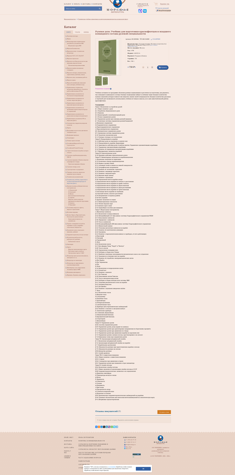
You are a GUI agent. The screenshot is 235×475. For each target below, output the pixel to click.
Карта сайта (69, 447)
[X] (104, 427)
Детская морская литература (76, 195)
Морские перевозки (72, 58)
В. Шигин (70, 194)
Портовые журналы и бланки (76, 164)
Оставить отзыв (164, 412)
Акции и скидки (67, 456)
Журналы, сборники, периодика (76, 275)
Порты (69, 128)
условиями (112, 467)
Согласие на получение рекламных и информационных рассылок (93, 445)
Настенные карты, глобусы (76, 251)
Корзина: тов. (164, 4)
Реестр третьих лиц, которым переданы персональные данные (94, 453)
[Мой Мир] (101, 427)
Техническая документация (75, 177)
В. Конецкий (71, 192)
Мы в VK (128, 448)
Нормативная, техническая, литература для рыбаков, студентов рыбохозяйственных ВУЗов (77, 89)
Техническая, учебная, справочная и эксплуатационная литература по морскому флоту (77, 181)
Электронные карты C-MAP (76, 253)
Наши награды (84, 461)
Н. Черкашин (71, 205)
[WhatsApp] (112, 427)
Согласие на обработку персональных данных (97, 449)
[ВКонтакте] (96, 427)
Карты (69, 247)
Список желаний (163, 8)
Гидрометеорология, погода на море (77, 234)
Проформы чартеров (73, 135)
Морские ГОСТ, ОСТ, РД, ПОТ (75, 56)
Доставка (87, 4)
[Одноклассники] (99, 427)
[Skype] (114, 427)
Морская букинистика (73, 48)
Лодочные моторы (72, 36)
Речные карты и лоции (73, 140)
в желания (145, 39)
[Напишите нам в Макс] (140, 11)
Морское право (71, 80)
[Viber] (109, 427)
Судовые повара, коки (73, 167)
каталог (67, 4)
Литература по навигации (74, 260)
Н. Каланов (71, 203)
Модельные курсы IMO (74, 46)
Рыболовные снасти (74, 241)
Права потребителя (86, 437)
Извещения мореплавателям (76, 65)
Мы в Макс (129, 447)
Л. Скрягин (71, 197)
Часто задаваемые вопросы (89, 457)
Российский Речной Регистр (75, 148)
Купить (164, 67)
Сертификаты (83, 464)
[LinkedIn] (107, 427)
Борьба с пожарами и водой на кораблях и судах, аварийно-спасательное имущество (76, 225)
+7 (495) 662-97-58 (142, 4)
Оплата (77, 4)
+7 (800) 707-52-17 (131, 442)
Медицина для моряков (74, 272)
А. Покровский (72, 190)
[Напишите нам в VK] (145, 11)
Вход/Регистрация (165, 10)
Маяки (69, 39)
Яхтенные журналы (72, 212)
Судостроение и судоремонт (75, 169)
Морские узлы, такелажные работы (77, 77)
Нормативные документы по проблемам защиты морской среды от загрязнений (77, 109)
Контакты (97, 4)
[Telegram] (117, 427)
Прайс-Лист (68, 437)
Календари (70, 244)
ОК (143, 468)
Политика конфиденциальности (91, 441)
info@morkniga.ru (131, 444)
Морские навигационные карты (77, 249)
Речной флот (70, 138)
